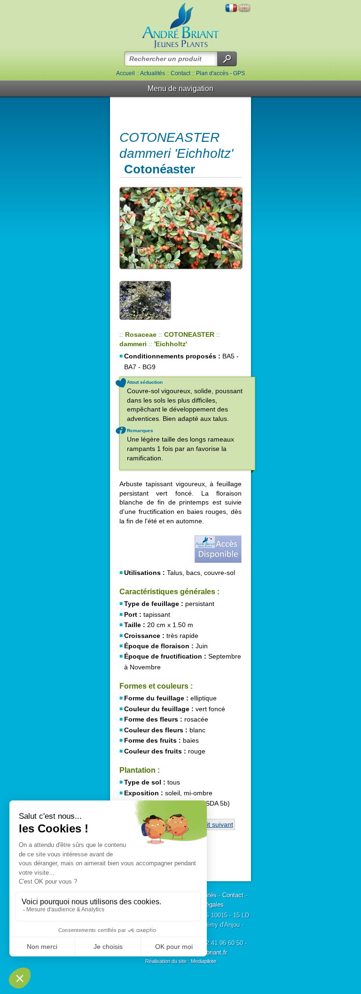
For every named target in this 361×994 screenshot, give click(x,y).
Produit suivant (211, 824)
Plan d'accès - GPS (220, 73)
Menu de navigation (180, 89)
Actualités (152, 73)
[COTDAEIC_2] (145, 300)
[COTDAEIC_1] (180, 228)
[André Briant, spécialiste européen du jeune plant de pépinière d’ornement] (180, 25)
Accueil (125, 73)
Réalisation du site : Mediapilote (180, 961)
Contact (180, 73)
